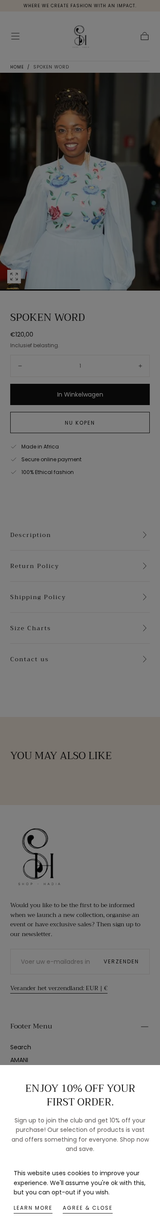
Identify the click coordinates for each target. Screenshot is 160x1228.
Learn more (33, 1207)
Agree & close (88, 1207)
